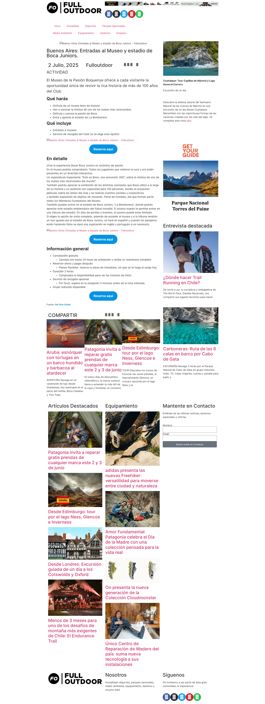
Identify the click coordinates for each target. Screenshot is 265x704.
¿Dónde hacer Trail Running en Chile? (182, 280)
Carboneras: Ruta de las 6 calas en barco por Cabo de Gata (189, 354)
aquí (188, 120)
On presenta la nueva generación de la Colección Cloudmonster (130, 592)
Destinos (105, 33)
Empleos (121, 33)
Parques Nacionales (113, 26)
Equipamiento (86, 33)
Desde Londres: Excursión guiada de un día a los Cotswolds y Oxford (74, 569)
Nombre (167, 425)
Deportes (90, 26)
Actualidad (73, 26)
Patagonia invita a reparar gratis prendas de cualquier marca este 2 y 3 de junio (103, 359)
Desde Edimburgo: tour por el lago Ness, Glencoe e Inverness (141, 355)
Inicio (57, 26)
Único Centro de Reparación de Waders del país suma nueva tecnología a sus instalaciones (132, 654)
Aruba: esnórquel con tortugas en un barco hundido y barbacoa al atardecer (65, 363)
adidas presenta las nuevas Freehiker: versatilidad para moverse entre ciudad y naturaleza (131, 478)
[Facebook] (109, 14)
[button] (125, 64)
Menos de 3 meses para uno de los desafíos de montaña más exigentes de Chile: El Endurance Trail (72, 631)
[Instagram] (116, 14)
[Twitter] (124, 14)
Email (166, 434)
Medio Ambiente (62, 33)
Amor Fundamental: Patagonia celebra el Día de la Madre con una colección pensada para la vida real (132, 542)
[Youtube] (132, 14)
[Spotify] (139, 14)
